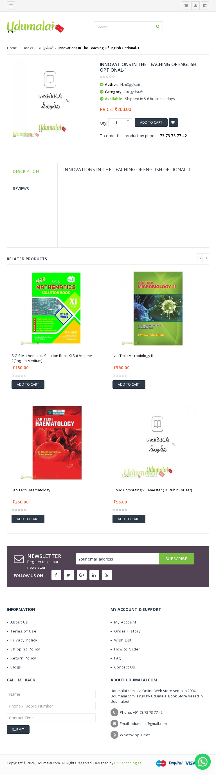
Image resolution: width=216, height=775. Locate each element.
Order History (127, 631)
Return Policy (23, 658)
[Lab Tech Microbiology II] (158, 307)
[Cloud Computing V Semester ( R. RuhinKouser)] (159, 442)
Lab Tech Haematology (31, 489)
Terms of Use (23, 631)
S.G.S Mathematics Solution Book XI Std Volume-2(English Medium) (52, 358)
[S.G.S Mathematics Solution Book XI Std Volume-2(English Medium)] (57, 307)
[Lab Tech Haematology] (57, 442)
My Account (125, 622)
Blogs (15, 667)
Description (26, 171)
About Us (19, 622)
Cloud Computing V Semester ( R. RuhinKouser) (152, 489)
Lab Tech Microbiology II (132, 355)
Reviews (21, 188)
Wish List (123, 640)
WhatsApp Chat (135, 734)
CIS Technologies (127, 763)
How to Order (127, 649)
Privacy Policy (23, 640)
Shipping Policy (25, 649)
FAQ (118, 658)
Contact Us (124, 667)
